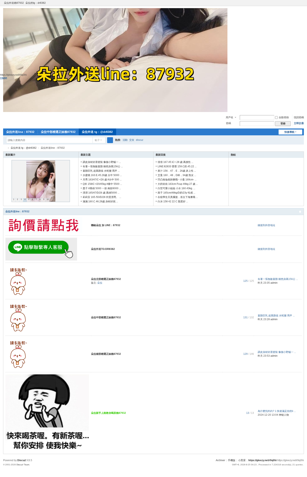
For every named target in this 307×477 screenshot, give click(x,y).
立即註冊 (299, 123)
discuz (139, 139)
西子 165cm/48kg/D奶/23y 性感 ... (176, 192)
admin (274, 282)
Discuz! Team (22, 464)
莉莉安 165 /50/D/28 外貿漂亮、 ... (102, 197)
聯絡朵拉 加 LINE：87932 (105, 225)
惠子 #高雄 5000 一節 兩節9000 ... (102, 188)
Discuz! (21, 460)
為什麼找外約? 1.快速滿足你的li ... (277, 411)
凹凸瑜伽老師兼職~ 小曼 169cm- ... (177, 179)
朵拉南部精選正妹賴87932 (106, 353)
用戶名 (229, 117)
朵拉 (99, 282)
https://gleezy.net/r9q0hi (262, 460)
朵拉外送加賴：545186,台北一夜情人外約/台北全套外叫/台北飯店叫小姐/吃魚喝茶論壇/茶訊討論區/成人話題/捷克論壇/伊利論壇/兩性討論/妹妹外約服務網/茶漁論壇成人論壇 (4, 148)
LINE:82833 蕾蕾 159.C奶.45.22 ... (177, 166)
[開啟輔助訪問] (298, 3)
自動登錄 (284, 117)
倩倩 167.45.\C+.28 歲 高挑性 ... (175, 162)
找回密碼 (299, 117)
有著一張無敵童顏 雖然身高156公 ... (103, 166)
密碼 (228, 123)
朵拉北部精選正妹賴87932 (106, 279)
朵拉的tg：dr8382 (35, 2)
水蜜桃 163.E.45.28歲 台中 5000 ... (102, 175)
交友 (131, 139)
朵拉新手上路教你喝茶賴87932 (108, 413)
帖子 (97, 140)
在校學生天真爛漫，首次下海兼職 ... (178, 197)
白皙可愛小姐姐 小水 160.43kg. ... (176, 188)
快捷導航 (289, 132)
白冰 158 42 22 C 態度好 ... (173, 201)
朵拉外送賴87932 (14, 2)
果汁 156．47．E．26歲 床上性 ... (177, 170)
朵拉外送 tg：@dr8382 (97, 131)
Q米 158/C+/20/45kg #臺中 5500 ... (102, 183)
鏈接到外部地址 (266, 225)
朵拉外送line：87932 (20, 131)
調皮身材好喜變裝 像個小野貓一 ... (102, 162)
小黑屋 (242, 460)
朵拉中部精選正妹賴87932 (58, 131)
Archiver (220, 460)
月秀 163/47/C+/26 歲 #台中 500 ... (102, 179)
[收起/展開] (300, 211)
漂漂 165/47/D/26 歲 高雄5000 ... (101, 192)
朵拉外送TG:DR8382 (103, 249)
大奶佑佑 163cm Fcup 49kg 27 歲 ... (178, 183)
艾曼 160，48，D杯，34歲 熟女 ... (177, 175)
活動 (125, 139)
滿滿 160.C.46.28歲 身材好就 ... (100, 201)
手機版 (231, 460)
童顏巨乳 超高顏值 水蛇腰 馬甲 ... (101, 170)
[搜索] (110, 140)
